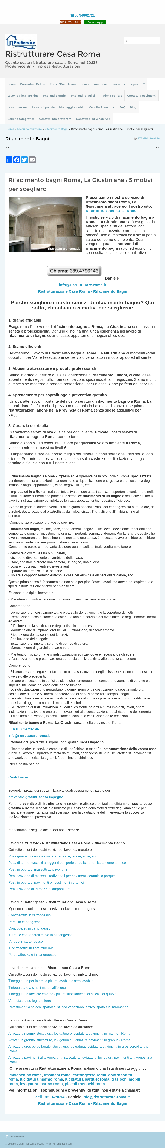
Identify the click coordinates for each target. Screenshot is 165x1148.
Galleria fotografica (21, 119)
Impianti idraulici (83, 95)
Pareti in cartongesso (24, 922)
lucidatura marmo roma (41, 1079)
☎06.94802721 (82, 15)
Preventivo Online (32, 84)
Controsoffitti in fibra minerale (31, 948)
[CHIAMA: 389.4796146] (75, 278)
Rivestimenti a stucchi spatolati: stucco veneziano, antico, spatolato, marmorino (68, 1007)
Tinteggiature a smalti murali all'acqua (37, 987)
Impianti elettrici (54, 95)
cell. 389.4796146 (51, 1097)
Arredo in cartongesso (26, 941)
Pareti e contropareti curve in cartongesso (40, 935)
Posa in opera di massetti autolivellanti (37, 869)
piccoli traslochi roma (85, 1084)
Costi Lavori (18, 777)
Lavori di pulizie (43, 107)
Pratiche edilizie (110, 95)
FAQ (122, 107)
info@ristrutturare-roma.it (82, 285)
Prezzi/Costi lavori (63, 84)
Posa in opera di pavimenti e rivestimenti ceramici (46, 882)
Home (11, 84)
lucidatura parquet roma (87, 1079)
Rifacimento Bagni (56, 129)
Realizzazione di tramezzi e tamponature (39, 889)
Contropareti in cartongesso (29, 928)
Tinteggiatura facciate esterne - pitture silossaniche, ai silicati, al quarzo (62, 994)
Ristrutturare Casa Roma (52, 54)
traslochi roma (57, 1075)
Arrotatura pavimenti (141, 95)
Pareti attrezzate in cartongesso (32, 954)
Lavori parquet (17, 107)
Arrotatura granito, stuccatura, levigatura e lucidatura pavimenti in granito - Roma (69, 1040)
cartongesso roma (89, 1075)
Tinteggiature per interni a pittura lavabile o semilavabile (50, 981)
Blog (133, 107)
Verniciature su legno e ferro (29, 1001)
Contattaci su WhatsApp (93, 119)
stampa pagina (149, 138)
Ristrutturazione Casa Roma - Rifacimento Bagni (82, 291)
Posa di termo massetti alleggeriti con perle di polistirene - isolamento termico (67, 863)
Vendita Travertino (102, 107)
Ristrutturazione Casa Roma (112, 211)
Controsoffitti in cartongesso (29, 915)
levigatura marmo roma (41, 1084)
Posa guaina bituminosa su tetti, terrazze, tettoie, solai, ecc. (53, 856)
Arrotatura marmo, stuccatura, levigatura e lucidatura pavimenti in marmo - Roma (69, 1033)
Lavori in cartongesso (126, 84)
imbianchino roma (25, 1075)
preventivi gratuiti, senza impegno (35, 797)
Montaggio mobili (71, 107)
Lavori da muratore (93, 84)
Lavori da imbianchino (22, 95)
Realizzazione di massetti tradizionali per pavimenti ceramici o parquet (62, 876)
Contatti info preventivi (55, 119)
